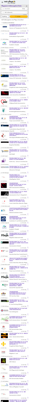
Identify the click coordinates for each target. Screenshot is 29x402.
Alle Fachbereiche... (9, 12)
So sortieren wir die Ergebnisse (8, 22)
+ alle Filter (25, 14)
